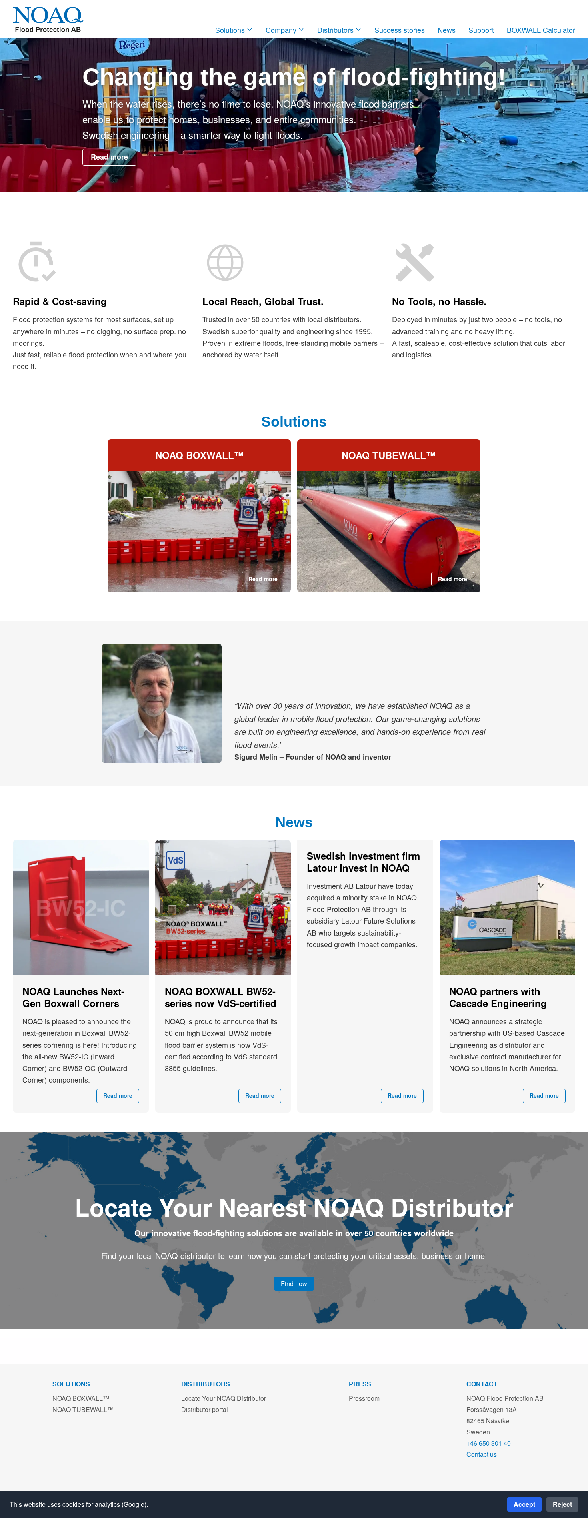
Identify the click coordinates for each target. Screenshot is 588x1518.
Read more (109, 157)
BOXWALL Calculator (541, 29)
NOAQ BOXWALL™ (80, 1398)
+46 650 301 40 (488, 1443)
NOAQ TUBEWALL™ (83, 1409)
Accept (524, 1504)
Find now (294, 1283)
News (447, 29)
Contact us (481, 1454)
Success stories (399, 29)
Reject (562, 1504)
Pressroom (364, 1398)
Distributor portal (204, 1409)
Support (481, 29)
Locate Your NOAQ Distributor (223, 1398)
